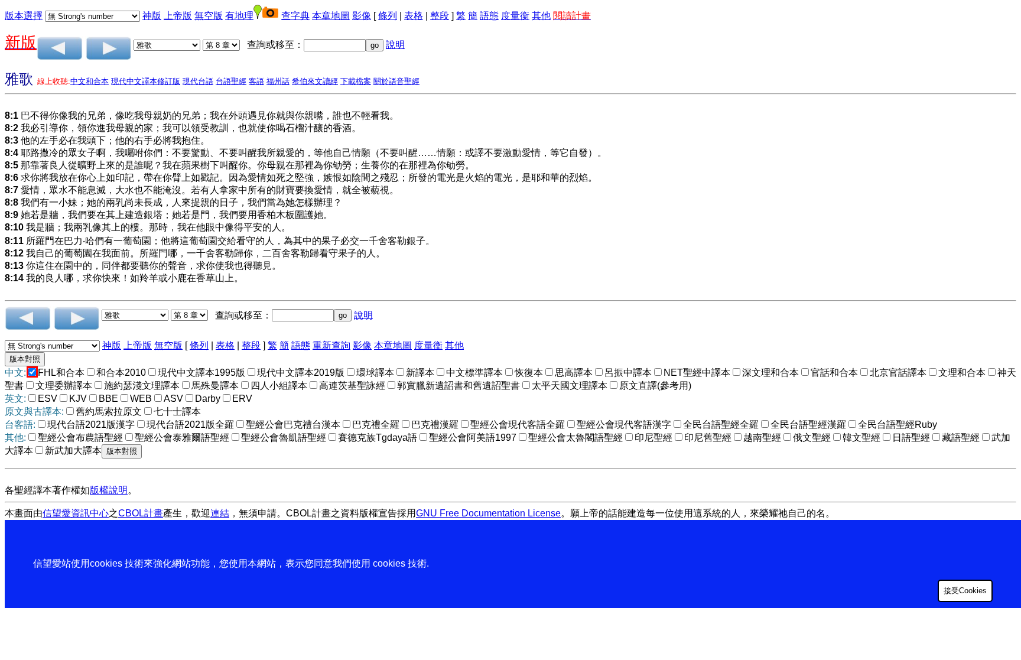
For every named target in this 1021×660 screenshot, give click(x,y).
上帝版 (178, 16)
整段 (439, 16)
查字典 (295, 16)
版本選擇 (24, 16)
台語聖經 (231, 81)
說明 (395, 45)
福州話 (278, 81)
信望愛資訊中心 (76, 513)
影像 (361, 16)
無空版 (208, 16)
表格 (413, 16)
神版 (151, 16)
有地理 (239, 16)
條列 (387, 16)
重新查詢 (331, 345)
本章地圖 (331, 16)
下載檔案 (355, 81)
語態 (489, 16)
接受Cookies (965, 590)
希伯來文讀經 (315, 81)
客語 (256, 81)
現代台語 (198, 81)
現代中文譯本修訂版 (145, 81)
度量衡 (515, 16)
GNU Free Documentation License (488, 513)
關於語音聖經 (396, 81)
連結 (219, 513)
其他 (541, 16)
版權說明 (109, 490)
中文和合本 (89, 81)
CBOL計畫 (140, 513)
